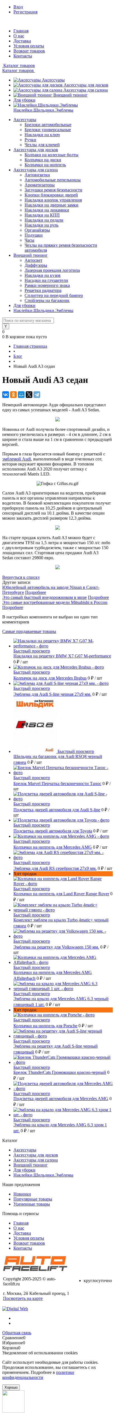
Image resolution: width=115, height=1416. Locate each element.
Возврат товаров (29, 51)
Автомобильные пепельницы (53, 179)
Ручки (30, 139)
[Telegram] (36, 394)
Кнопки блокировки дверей (51, 195)
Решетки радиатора (43, 290)
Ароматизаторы (40, 185)
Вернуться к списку (21, 577)
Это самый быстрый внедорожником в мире (44, 597)
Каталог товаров (18, 65)
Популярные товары (32, 1199)
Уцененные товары (31, 1204)
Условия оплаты (28, 46)
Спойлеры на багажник (47, 300)
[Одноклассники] (13, 394)
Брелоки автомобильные (48, 124)
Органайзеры (37, 230)
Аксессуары (53, 80)
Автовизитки (37, 174)
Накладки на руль (41, 225)
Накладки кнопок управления (53, 200)
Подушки (34, 235)
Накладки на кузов (43, 275)
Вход (18, 6)
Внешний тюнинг (70, 95)
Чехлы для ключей (42, 144)
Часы (29, 240)
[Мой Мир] (21, 394)
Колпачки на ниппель (45, 164)
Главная (20, 30)
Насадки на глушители (46, 280)
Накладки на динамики (47, 210)
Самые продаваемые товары (29, 631)
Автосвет (33, 260)
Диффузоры (36, 265)
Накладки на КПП (42, 215)
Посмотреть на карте (23, 1298)
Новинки (22, 1194)
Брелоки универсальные (48, 129)
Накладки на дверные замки (51, 205)
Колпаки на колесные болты (51, 154)
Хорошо (11, 1387)
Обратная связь (16, 1332)
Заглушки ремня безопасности (53, 190)
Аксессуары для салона (85, 90)
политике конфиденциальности (38, 1375)
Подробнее (35, 592)
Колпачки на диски (43, 159)
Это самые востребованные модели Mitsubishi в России (54, 602)
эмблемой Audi (16, 459)
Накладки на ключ (42, 134)
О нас (18, 35)
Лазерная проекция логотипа (52, 270)
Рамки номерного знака (47, 285)
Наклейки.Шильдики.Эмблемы (43, 110)
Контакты (22, 56)
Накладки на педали (44, 220)
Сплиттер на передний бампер (54, 295)
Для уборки (24, 100)
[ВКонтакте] (5, 394)
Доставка (22, 41)
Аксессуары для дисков (86, 85)
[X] (29, 394)
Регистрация (25, 11)
